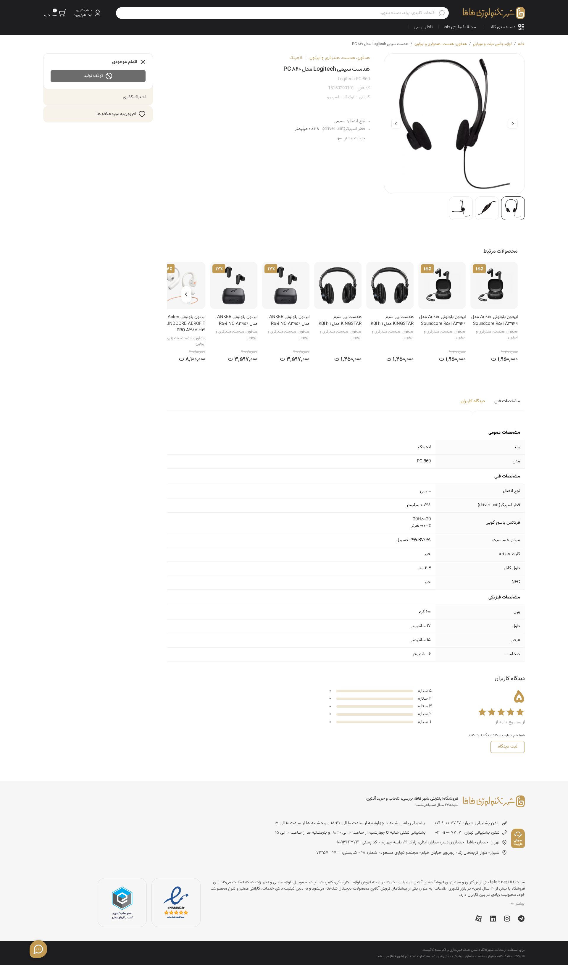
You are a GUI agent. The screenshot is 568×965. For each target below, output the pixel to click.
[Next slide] (396, 123)
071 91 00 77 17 (448, 823)
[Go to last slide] (512, 123)
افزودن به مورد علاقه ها (116, 114)
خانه (521, 44)
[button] (88, 13)
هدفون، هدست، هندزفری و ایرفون (440, 44)
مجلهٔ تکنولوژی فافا (460, 27)
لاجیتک (295, 57)
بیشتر (520, 904)
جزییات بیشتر (354, 138)
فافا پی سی (423, 27)
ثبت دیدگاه (507, 746)
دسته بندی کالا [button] (502, 27)
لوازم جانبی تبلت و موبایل (492, 44)
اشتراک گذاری (134, 97)
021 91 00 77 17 (448, 833)
